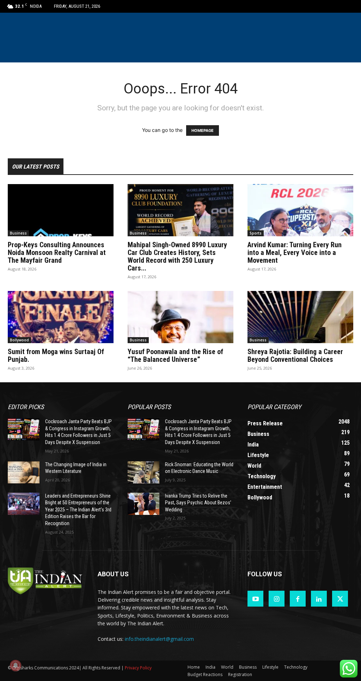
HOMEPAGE (202, 130)
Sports (256, 233)
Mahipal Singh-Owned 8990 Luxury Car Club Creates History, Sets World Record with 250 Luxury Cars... (177, 256)
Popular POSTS (149, 407)
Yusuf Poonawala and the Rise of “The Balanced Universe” (175, 355)
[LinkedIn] (319, 599)
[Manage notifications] (15, 665)
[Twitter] (340, 599)
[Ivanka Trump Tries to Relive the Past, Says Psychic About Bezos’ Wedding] (143, 504)
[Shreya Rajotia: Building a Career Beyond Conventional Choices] (300, 317)
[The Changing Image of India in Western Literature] (23, 472)
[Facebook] (298, 599)
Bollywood (19, 340)
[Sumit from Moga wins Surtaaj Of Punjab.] (61, 317)
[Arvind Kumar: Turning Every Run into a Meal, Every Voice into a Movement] (300, 210)
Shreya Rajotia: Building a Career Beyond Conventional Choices (295, 355)
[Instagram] (276, 599)
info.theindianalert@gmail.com (159, 639)
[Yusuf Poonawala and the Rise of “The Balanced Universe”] (180, 317)
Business (18, 233)
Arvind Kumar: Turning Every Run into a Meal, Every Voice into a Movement (294, 253)
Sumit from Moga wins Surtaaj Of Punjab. (56, 355)
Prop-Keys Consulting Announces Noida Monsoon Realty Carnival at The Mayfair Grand (57, 253)
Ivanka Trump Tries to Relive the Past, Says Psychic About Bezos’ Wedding (198, 502)
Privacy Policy (138, 668)
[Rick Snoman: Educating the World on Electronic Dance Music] (143, 472)
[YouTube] (255, 599)
